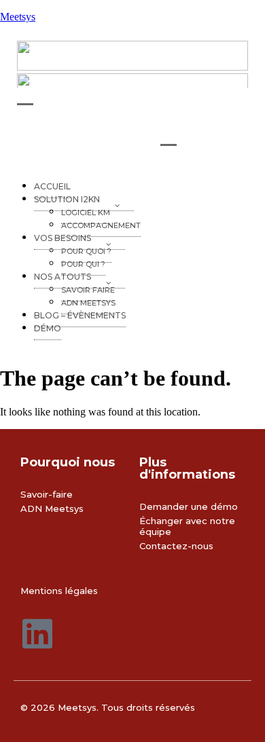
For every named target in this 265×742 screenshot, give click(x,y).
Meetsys (17, 16)
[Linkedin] (37, 633)
